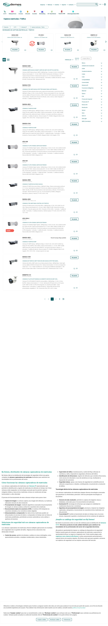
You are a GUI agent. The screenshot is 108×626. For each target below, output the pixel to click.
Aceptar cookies (41, 619)
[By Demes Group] (12, 5)
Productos (6, 27)
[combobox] (87, 4)
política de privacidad (79, 608)
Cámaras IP (24, 27)
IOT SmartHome (52, 13)
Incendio (34, 13)
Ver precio (15, 49)
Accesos (21, 13)
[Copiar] (74, 79)
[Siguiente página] (59, 299)
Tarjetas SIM (61, 13)
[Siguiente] (106, 42)
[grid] (8, 59)
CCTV (4, 13)
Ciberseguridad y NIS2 (73, 13)
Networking (42, 13)
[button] (92, 63)
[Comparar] (25, 50)
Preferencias (67, 619)
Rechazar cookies (55, 619)
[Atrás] (2, 42)
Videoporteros (12, 13)
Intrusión (27, 13)
